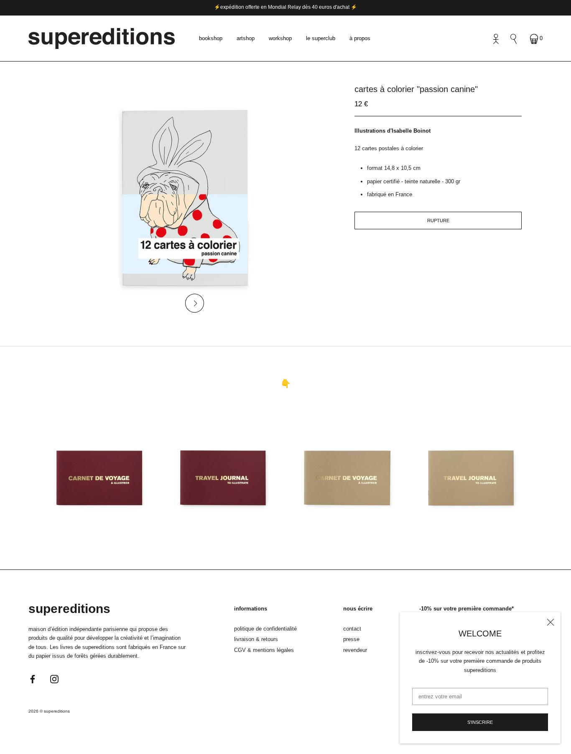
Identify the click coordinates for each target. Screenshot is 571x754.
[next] (194, 303)
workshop (280, 38)
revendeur (355, 650)
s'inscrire (480, 722)
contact (352, 629)
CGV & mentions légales (264, 650)
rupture (438, 220)
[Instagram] (54, 678)
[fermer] (550, 622)
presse (351, 639)
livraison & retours (256, 639)
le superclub (320, 38)
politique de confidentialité (265, 629)
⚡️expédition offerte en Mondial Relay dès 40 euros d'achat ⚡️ (285, 7)
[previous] (167, 303)
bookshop (210, 38)
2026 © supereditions (49, 711)
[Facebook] (32, 678)
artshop (246, 38)
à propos (359, 38)
